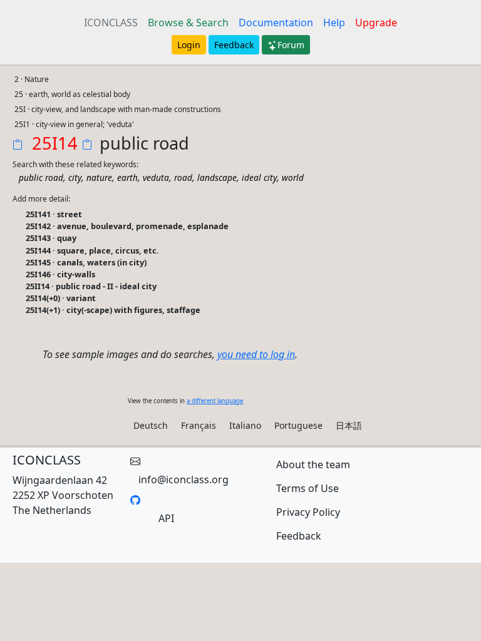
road (183, 177)
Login (188, 45)
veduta (156, 177)
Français (198, 425)
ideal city (259, 177)
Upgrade (376, 22)
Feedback (234, 45)
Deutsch (150, 425)
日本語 (349, 425)
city (74, 177)
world (293, 177)
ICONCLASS (111, 22)
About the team (313, 464)
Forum (290, 45)
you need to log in (256, 354)
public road (41, 177)
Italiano (245, 425)
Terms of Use (307, 488)
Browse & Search (188, 22)
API (166, 518)
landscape (217, 177)
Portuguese (298, 425)
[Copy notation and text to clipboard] (89, 146)
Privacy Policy (308, 512)
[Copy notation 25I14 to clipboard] (20, 146)
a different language (215, 401)
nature (99, 177)
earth (127, 177)
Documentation (276, 22)
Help (334, 22)
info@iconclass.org (183, 479)
